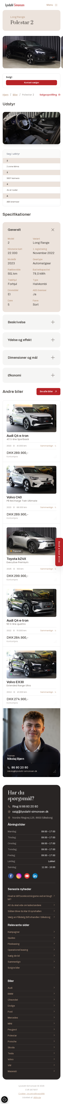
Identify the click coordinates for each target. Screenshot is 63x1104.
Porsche (12, 1041)
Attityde (37, 1097)
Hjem (5, 94)
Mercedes (13, 1018)
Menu (50, 5)
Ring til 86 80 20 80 (25, 806)
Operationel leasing (18, 950)
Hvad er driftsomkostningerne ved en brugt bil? (30, 898)
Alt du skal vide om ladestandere (24, 905)
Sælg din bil (14, 956)
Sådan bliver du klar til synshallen (25, 911)
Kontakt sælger (31, 83)
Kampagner (14, 932)
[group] (31, 52)
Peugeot (12, 1029)
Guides (11, 938)
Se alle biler (46, 391)
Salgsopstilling (48, 94)
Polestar (12, 1035)
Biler (15, 94)
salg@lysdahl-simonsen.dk (30, 811)
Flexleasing (14, 944)
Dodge (11, 1006)
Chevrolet (13, 1000)
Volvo (11, 1059)
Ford (10, 1012)
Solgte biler (14, 968)
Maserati (12, 1071)
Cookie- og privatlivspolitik (31, 1093)
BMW (10, 994)
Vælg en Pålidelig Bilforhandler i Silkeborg (29, 917)
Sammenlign (14, 962)
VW (9, 1065)
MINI (10, 1023)
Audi (10, 988)
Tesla (11, 1053)
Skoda (11, 1047)
